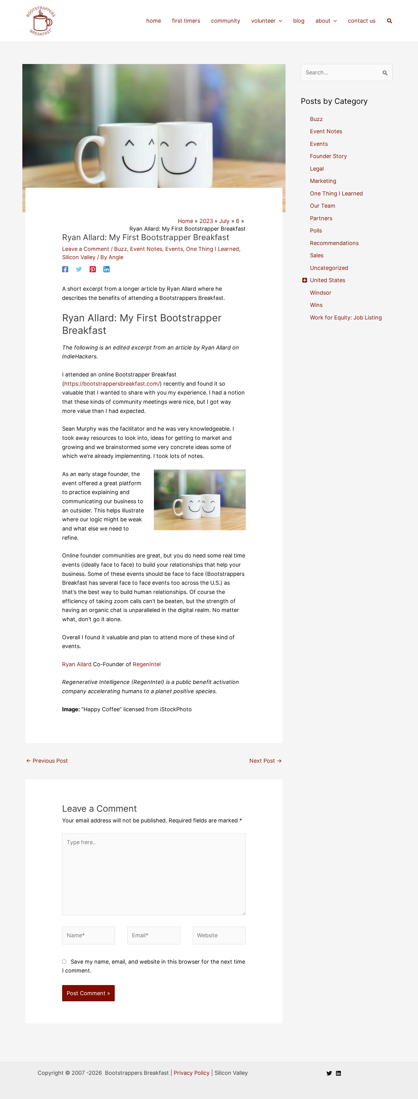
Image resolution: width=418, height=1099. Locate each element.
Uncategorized (329, 268)
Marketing (323, 181)
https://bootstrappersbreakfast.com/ (112, 383)
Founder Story (328, 156)
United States (327, 280)
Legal (317, 168)
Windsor (320, 292)
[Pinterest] (93, 269)
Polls (316, 230)
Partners (321, 218)
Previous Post (47, 760)
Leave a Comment (85, 249)
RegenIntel (147, 664)
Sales (316, 255)
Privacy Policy (192, 1073)
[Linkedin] (106, 269)
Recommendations (334, 243)
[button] (390, 21)
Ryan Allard (76, 664)
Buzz (120, 249)
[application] (279, 21)
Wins (316, 305)
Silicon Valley (78, 257)
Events (174, 249)
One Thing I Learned (212, 249)
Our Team (322, 205)
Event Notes (146, 249)
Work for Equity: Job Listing (346, 317)
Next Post (265, 760)
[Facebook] (65, 269)
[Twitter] (79, 269)
